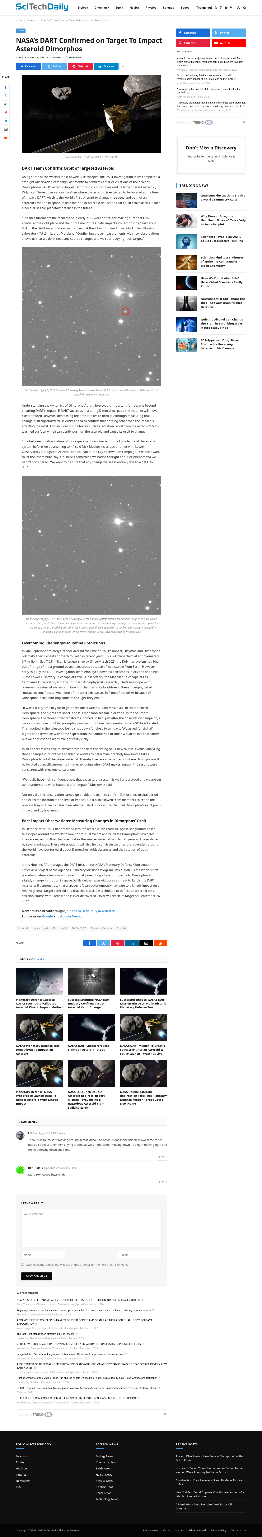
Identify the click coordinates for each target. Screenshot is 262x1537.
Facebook (22, 1456)
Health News (104, 1474)
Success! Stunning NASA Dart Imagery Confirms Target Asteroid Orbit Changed (89, 1003)
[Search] (244, 7)
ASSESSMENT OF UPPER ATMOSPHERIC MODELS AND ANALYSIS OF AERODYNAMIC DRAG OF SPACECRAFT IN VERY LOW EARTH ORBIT (92, 1366)
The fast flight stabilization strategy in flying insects (45, 1333)
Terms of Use (238, 1530)
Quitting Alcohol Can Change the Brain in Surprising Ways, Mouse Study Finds (222, 323)
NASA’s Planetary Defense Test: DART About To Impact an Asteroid (38, 1049)
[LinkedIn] (6, 104)
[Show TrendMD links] (164, 1414)
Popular (121, 928)
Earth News (103, 1468)
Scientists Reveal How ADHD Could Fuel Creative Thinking (222, 239)
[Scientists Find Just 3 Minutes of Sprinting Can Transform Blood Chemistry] (186, 262)
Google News (70, 916)
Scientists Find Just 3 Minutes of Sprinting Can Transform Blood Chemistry (222, 261)
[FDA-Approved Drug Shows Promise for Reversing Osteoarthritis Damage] (186, 345)
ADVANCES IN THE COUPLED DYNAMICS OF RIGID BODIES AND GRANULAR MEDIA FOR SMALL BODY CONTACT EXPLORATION (84, 1322)
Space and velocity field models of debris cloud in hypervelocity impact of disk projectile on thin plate (205, 77)
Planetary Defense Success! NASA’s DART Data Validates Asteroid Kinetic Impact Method (39, 1003)
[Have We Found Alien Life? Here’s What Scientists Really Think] (186, 283)
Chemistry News (106, 1462)
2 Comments (56, 57)
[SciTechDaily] (42, 8)
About (166, 1530)
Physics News (104, 1480)
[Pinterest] (6, 112)
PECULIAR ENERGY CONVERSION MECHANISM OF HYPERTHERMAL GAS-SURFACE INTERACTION (76, 1398)
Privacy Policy (218, 1530)
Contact (179, 1530)
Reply (161, 1157)
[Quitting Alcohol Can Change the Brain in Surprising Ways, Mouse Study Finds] (186, 324)
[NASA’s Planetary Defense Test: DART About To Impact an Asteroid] (39, 1027)
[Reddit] (6, 137)
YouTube (21, 1468)
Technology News (107, 1499)
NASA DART (79, 928)
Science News (105, 1487)
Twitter (20, 1462)
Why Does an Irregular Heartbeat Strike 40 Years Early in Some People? (223, 220)
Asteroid (23, 928)
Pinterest (21, 1474)
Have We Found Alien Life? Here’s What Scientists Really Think (222, 282)
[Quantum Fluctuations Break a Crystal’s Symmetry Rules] (186, 200)
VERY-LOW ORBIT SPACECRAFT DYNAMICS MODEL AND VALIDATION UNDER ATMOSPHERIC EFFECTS (79, 1344)
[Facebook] (6, 87)
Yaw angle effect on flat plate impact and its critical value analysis (209, 91)
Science (168, 7)
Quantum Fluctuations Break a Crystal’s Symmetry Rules (223, 197)
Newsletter (23, 1480)
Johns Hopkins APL (44, 928)
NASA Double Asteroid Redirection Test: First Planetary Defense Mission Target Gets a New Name (143, 1097)
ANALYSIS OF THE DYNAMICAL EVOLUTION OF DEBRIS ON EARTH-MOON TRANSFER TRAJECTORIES (78, 1300)
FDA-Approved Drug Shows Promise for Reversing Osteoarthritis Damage (220, 344)
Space (185, 7)
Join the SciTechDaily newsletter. (90, 911)
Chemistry (102, 7)
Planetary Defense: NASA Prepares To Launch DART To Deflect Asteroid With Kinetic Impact (37, 1097)
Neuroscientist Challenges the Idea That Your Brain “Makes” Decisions (223, 303)
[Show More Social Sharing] (123, 66)
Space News (103, 1493)
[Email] (6, 129)
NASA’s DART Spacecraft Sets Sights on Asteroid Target (88, 1047)
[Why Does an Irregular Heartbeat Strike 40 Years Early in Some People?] (186, 221)
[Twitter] (6, 95)
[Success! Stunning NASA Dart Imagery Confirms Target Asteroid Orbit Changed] (91, 981)
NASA (64, 928)
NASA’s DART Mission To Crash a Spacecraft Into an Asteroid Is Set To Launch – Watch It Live (142, 1049)
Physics (151, 7)
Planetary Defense (101, 928)
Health (134, 7)
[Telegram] (6, 121)
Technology (204, 7)
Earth (119, 7)
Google (47, 916)
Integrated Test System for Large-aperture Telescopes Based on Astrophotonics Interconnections (70, 1354)
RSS (18, 1487)
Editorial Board (197, 1530)
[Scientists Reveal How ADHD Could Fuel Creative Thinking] (186, 241)
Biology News (104, 1456)
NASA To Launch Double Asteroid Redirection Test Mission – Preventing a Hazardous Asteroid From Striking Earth (86, 1099)
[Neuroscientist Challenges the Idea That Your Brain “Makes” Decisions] (186, 303)
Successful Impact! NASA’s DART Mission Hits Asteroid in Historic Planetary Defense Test (143, 1003)
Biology (83, 7)
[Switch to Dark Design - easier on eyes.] (238, 7)
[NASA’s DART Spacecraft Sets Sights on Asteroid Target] (91, 1027)
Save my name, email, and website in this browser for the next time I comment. (77, 1264)
